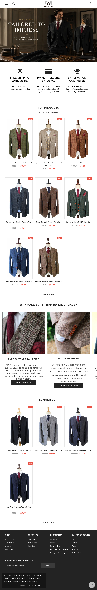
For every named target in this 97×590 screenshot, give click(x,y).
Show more (48, 294)
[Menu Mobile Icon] (6, 3)
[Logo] (48, 3)
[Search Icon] (13, 4)
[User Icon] (83, 4)
